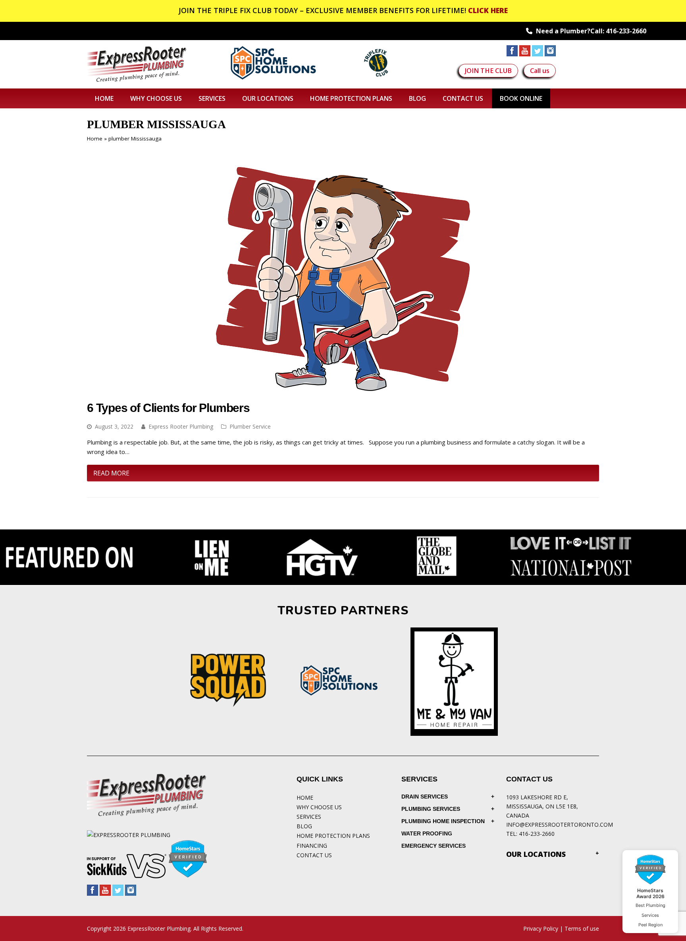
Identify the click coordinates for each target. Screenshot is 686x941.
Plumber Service (250, 426)
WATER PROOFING (426, 833)
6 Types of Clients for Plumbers (168, 407)
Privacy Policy (540, 928)
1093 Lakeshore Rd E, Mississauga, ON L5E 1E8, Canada (542, 806)
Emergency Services (433, 846)
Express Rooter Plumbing (180, 426)
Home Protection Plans (333, 835)
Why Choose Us (319, 807)
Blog (304, 826)
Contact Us (314, 855)
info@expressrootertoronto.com (559, 824)
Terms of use (582, 928)
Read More (111, 473)
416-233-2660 (626, 31)
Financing (312, 845)
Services (309, 816)
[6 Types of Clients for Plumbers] (343, 388)
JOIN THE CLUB (488, 70)
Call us (539, 70)
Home (94, 138)
